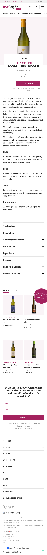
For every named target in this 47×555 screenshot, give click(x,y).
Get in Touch (7, 466)
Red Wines (6, 447)
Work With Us (8, 492)
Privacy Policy (38, 525)
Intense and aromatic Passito (32, 324)
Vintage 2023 (7, 370)
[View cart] (36, 7)
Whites (6, 13)
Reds (18, 13)
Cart (4, 473)
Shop (9, 1)
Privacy (19, 517)
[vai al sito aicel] (11, 513)
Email (6, 409)
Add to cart (28, 83)
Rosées (12, 13)
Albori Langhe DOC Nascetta (10, 366)
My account (40, 1)
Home (5, 1)
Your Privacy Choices (19, 548)
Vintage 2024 (28, 370)
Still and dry (6, 322)
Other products (40, 13)
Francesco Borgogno (10, 317)
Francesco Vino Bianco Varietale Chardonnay (32, 366)
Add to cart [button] (8, 328)
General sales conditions (13, 498)
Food (31, 13)
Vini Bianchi (16, 1)
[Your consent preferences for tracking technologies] (43, 551)
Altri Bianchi (25, 1)
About (5, 485)
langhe (10, 7)
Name (6, 403)
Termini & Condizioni (9, 517)
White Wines (7, 454)
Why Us (5, 479)
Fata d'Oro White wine (11, 319)
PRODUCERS (7, 441)
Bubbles (25, 13)
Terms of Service (8, 527)
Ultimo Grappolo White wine (32, 320)
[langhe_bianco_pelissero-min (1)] (23, 41)
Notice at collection (12, 552)
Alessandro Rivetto (9, 362)
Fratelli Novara (29, 362)
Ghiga (26, 317)
